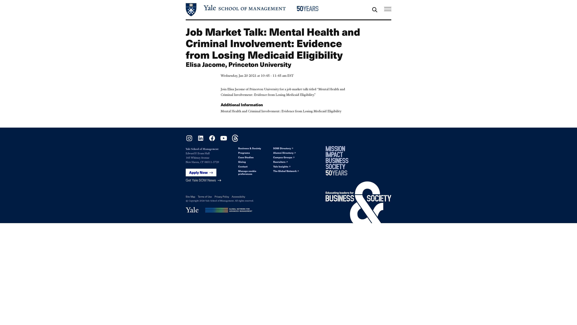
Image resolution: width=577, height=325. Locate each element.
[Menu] (387, 8)
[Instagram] (189, 140)
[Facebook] (212, 140)
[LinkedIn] (200, 140)
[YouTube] (223, 140)
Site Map (190, 196)
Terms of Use (205, 196)
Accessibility (238, 196)
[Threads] (235, 140)
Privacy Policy (222, 196)
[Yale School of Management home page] (236, 9)
